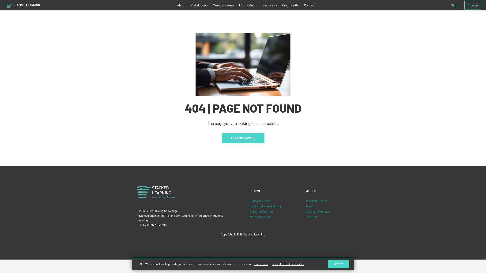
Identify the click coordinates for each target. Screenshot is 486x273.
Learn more (261, 264)
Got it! (338, 264)
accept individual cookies (288, 264)
